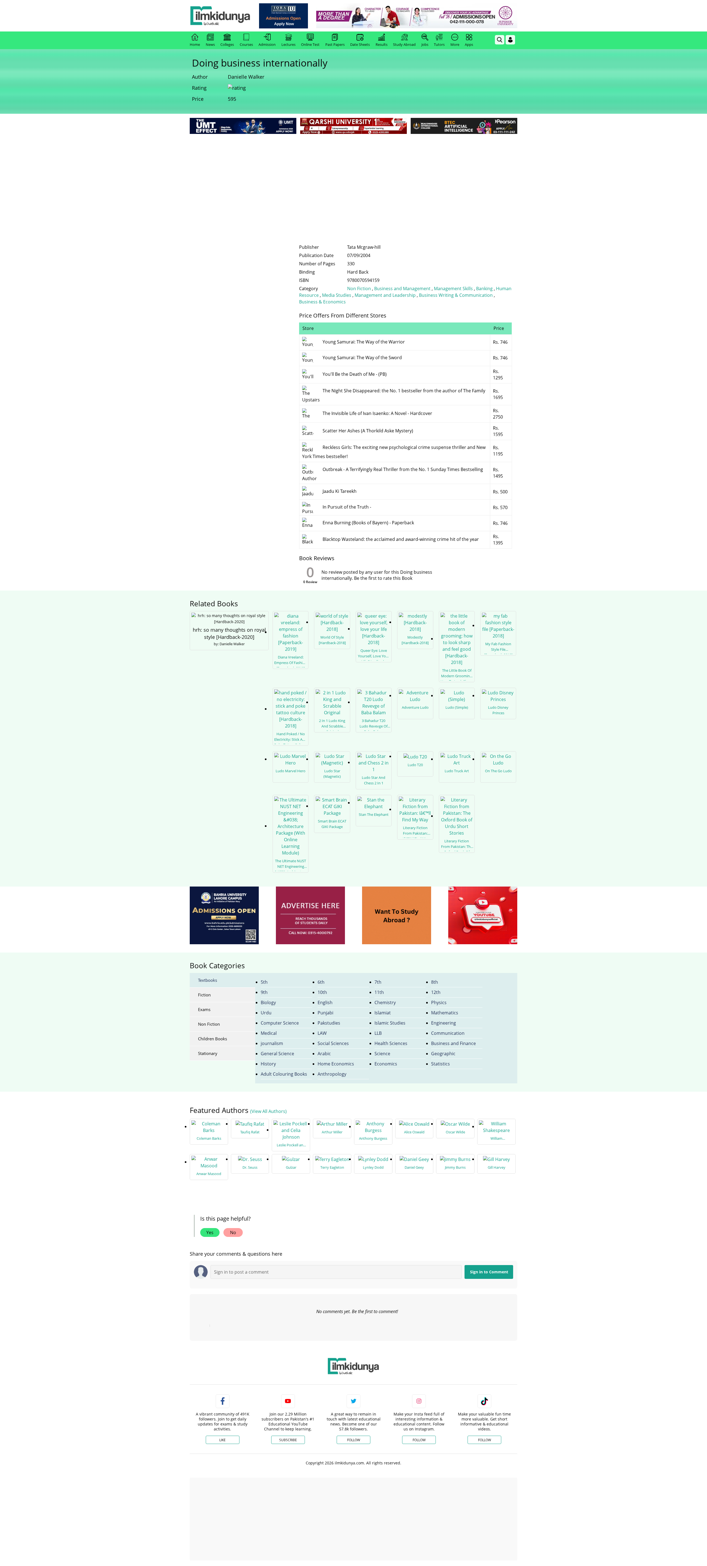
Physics (439, 1002)
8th (434, 982)
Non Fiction (359, 288)
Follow (353, 1440)
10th (322, 992)
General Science (277, 1054)
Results (381, 44)
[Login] (510, 39)
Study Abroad (404, 44)
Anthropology (332, 1074)
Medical (269, 1033)
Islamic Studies (389, 1023)
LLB (378, 1033)
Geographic (443, 1054)
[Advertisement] (353, 176)
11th (379, 992)
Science (382, 1054)
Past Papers (335, 44)
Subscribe (288, 1440)
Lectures (288, 44)
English (325, 1002)
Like (222, 1440)
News (210, 44)
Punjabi (325, 1013)
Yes (209, 1232)
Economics (385, 1064)
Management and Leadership (385, 295)
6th (321, 982)
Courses (246, 44)
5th (264, 982)
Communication (448, 1033)
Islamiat (382, 1013)
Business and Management (402, 288)
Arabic (324, 1054)
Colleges (227, 44)
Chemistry (385, 1002)
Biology (268, 1002)
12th (435, 992)
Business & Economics (322, 302)
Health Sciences (390, 1043)
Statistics (440, 1064)
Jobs (424, 44)
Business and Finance (453, 1043)
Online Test (310, 44)
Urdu (266, 1013)
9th (264, 992)
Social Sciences (333, 1043)
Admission (267, 44)
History (268, 1064)
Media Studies (336, 295)
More (454, 44)
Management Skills (453, 288)
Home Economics (336, 1064)
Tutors (439, 44)
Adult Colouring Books (284, 1074)
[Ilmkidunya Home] (220, 15)
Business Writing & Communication (456, 295)
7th (377, 982)
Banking (484, 288)
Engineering (443, 1023)
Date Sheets (360, 44)
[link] (283, 15)
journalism (272, 1043)
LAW (322, 1033)
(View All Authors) (268, 1111)
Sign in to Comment (489, 1271)
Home (195, 44)
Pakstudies (329, 1023)
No (233, 1232)
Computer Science (280, 1023)
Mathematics (444, 1013)
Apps (469, 44)
